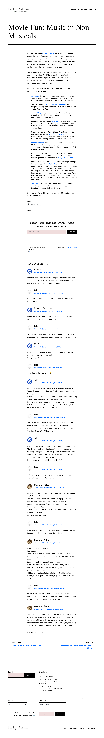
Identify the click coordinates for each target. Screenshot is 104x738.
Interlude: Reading (45, 686)
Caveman (35, 96)
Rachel (37, 269)
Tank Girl (54, 121)
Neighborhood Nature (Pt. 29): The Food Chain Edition (51, 690)
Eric (30, 251)
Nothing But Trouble (57, 134)
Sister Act (52, 164)
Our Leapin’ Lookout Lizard (48, 679)
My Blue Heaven (37, 143)
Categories (42, 700)
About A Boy (36, 113)
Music (75, 248)
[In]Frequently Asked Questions (83, 9)
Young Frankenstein (65, 158)
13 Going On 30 (48, 53)
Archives (11, 700)
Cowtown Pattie (41, 485)
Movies (70, 248)
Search (10, 672)
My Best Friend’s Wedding (56, 104)
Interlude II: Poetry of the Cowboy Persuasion (50, 683)
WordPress (91, 728)
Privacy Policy (67, 728)
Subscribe (72, 231)
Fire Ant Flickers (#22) (46, 677)
